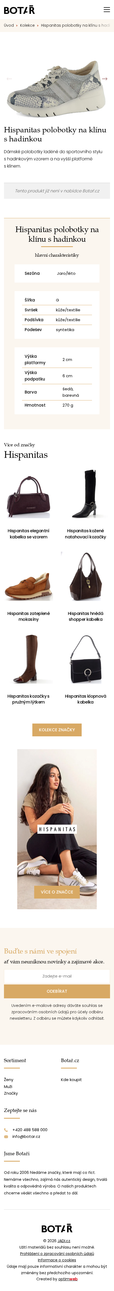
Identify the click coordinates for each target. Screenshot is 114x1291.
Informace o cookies (57, 1260)
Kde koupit (71, 1079)
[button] (104, 79)
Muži (8, 1086)
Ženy (8, 1079)
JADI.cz (64, 1241)
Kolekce (27, 25)
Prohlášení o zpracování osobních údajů (57, 1253)
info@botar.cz (26, 1136)
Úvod (9, 25)
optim (68, 1279)
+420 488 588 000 (29, 1130)
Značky (11, 1093)
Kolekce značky (57, 730)
